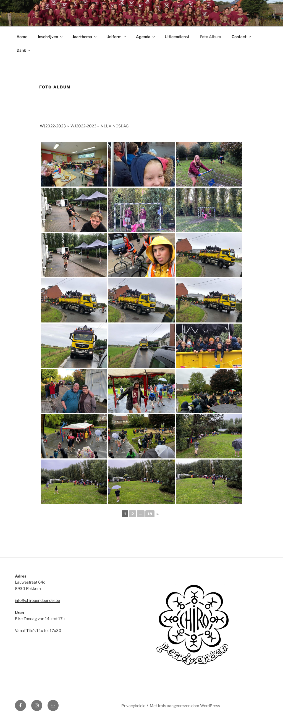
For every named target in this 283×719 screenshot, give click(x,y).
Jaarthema (82, 36)
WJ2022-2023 (53, 126)
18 (150, 513)
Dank (21, 50)
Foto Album (210, 36)
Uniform (114, 36)
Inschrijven (48, 36)
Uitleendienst (177, 36)
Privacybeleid (133, 705)
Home (22, 36)
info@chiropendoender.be (37, 600)
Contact (239, 36)
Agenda (143, 36)
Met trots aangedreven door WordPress (185, 705)
